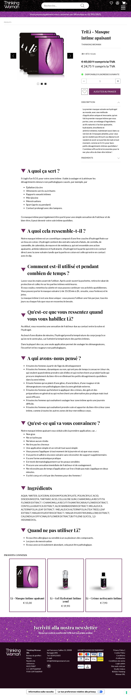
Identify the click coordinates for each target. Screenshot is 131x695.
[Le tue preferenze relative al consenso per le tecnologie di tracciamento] (126, 692)
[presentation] (13, 56)
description (88, 102)
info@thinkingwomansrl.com (58, 661)
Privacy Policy (118, 650)
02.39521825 (94, 14)
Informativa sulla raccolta (41, 691)
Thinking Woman (91, 44)
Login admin (120, 663)
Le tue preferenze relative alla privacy (77, 691)
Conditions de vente (117, 661)
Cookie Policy (119, 653)
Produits (7, 22)
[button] (38, 83)
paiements (87, 157)
